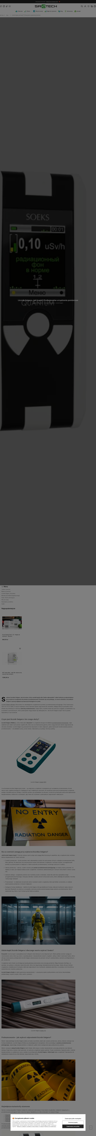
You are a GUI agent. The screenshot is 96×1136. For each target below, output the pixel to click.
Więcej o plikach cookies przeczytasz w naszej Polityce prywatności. (36, 1126)
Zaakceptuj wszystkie (73, 1126)
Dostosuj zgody (73, 1122)
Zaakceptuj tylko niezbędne (73, 1118)
